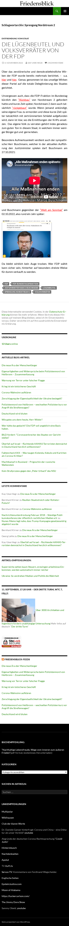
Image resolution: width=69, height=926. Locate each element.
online (10, 343)
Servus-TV (7, 872)
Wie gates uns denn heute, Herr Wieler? (22, 419)
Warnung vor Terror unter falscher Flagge (23, 380)
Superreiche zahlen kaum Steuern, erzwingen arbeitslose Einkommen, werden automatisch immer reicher (33, 568)
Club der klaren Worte (13, 823)
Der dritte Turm (19, 626)
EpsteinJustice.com (12, 884)
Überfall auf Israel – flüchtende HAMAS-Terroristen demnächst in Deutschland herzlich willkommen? (34, 445)
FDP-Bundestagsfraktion (25, 284)
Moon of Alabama (11, 890)
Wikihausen (8, 817)
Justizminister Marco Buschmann (21, 288)
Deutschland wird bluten (14, 413)
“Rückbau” (24, 99)
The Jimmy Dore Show (13, 902)
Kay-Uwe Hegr (35, 63)
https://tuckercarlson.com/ (15, 896)
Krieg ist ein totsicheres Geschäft (19, 386)
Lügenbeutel (49, 288)
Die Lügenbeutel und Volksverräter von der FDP (33, 50)
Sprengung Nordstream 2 (17, 292)
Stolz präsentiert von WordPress (16, 922)
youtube (28, 832)
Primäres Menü (65, 11)
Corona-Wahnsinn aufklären (16, 392)
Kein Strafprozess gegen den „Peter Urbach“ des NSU (29, 470)
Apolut (5, 859)
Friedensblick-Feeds (17, 659)
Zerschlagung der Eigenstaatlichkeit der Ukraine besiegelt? (32, 398)
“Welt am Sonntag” (51, 209)
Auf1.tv (9, 865)
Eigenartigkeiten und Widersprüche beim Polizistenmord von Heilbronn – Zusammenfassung (33, 373)
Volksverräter (42, 292)
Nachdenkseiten (10, 853)
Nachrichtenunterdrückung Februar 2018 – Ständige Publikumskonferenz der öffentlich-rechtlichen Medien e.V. (32, 516)
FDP (6, 284)
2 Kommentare (55, 63)
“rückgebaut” (19, 107)
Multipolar (7, 811)
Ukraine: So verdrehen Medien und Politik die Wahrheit (30, 575)
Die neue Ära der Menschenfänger (19, 365)
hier (4, 79)
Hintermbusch (9, 847)
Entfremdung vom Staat (15, 38)
